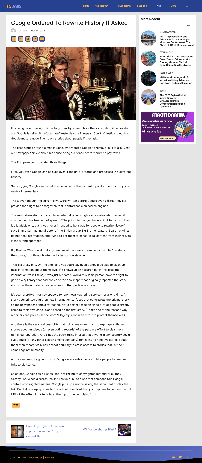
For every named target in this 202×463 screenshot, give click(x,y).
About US (49, 457)
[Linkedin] (173, 457)
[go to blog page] (188, 25)
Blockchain (124, 6)
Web (159, 6)
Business (142, 6)
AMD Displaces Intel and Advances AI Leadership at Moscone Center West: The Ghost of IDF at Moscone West (177, 41)
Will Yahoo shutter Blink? (99, 429)
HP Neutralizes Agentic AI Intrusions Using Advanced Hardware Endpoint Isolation (176, 80)
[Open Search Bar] (187, 6)
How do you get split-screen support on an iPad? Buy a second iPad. (45, 431)
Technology (102, 6)
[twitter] (27, 39)
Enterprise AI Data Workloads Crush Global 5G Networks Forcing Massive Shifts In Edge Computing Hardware (176, 61)
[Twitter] (180, 457)
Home (86, 6)
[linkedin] (35, 39)
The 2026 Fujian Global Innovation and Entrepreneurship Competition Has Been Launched (173, 101)
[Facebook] (187, 457)
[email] (42, 39)
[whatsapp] (20, 39)
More (173, 6)
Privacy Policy (35, 457)
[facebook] (13, 39)
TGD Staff (22, 30)
